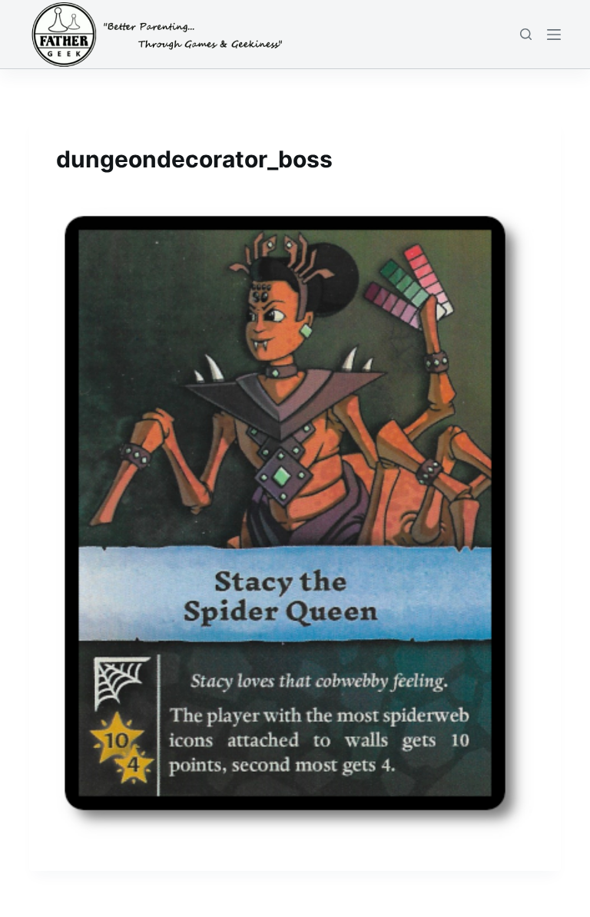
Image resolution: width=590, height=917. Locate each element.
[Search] (526, 34)
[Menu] (554, 34)
